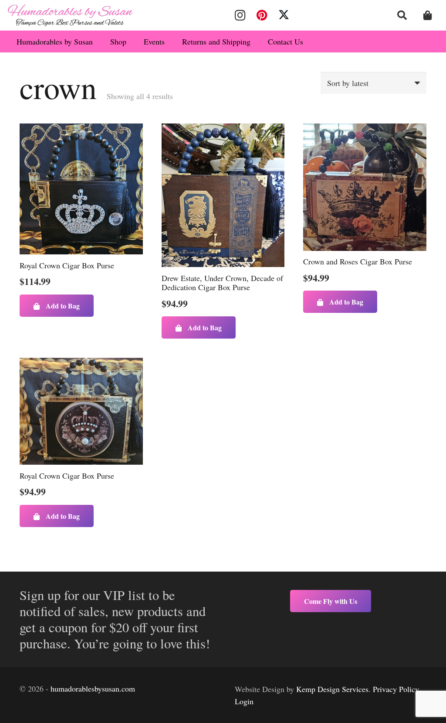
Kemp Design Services (332, 689)
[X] (284, 15)
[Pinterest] (262, 15)
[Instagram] (240, 15)
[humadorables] (70, 15)
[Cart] (427, 15)
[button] (402, 15)
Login (244, 701)
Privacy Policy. (397, 689)
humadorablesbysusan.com (93, 688)
